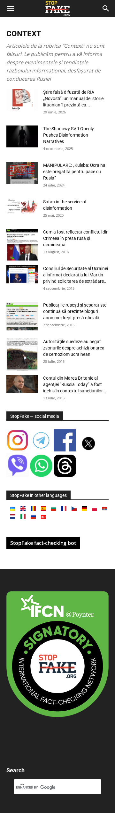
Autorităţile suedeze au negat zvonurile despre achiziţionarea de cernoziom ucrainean (73, 348)
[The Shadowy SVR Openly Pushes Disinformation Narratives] (22, 136)
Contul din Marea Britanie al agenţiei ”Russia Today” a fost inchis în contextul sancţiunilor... (74, 384)
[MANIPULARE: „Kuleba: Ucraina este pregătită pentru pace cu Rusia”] (22, 173)
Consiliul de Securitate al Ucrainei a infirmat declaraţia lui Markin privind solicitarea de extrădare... (75, 275)
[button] (10, 8)
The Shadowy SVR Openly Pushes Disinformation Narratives (68, 135)
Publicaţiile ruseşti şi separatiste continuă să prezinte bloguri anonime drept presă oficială (74, 311)
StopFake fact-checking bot (43, 542)
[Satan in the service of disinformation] (22, 206)
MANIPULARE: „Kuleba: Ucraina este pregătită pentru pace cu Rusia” (74, 171)
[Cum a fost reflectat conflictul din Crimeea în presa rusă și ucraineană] (22, 245)
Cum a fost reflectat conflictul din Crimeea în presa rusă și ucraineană (76, 238)
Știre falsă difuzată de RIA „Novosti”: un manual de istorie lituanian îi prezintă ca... (73, 98)
